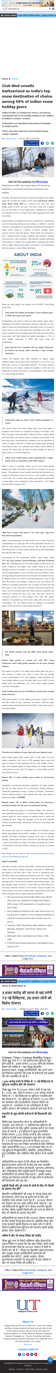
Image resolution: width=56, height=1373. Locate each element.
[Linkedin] (31, 1354)
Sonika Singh (11, 1009)
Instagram (41, 956)
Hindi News (17, 985)
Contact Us (20, 1369)
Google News (27, 959)
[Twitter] (23, 1354)
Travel (14, 78)
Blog (45, 1369)
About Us (28, 1321)
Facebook (31, 956)
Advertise (39, 1369)
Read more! (28, 1344)
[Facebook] (19, 1354)
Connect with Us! (28, 1349)
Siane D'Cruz (11, 138)
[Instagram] (27, 1354)
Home (5, 78)
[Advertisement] (28, 47)
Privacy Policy (30, 1369)
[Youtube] (35, 1354)
